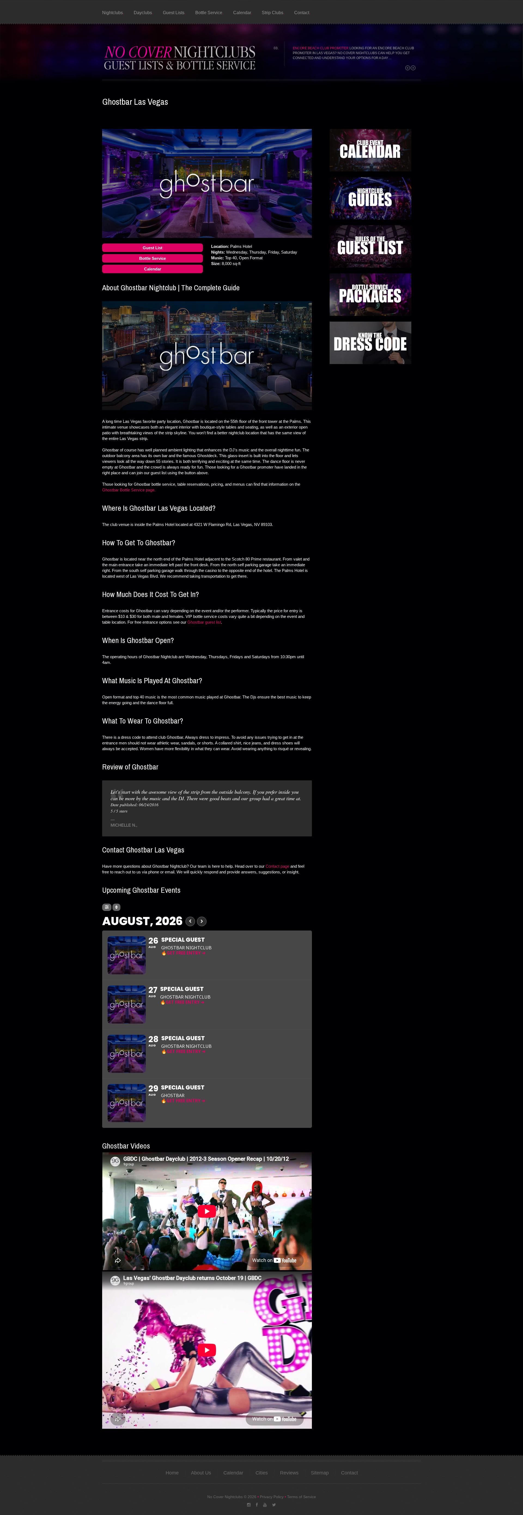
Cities (262, 1473)
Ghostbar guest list (204, 622)
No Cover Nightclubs (225, 1497)
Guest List (152, 247)
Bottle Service (208, 12)
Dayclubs (143, 12)
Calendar (242, 12)
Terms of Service (301, 1497)
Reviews (289, 1473)
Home (172, 1473)
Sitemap (320, 1473)
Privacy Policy (272, 1497)
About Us (201, 1473)
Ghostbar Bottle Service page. (129, 490)
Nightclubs (112, 12)
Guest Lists (173, 12)
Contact (301, 12)
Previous (407, 68)
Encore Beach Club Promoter (321, 48)
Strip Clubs (272, 12)
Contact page (277, 866)
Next (413, 68)
